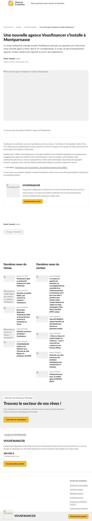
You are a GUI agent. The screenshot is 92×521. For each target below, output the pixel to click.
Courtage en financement (14, 232)
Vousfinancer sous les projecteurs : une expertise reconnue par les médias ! (41, 167)
